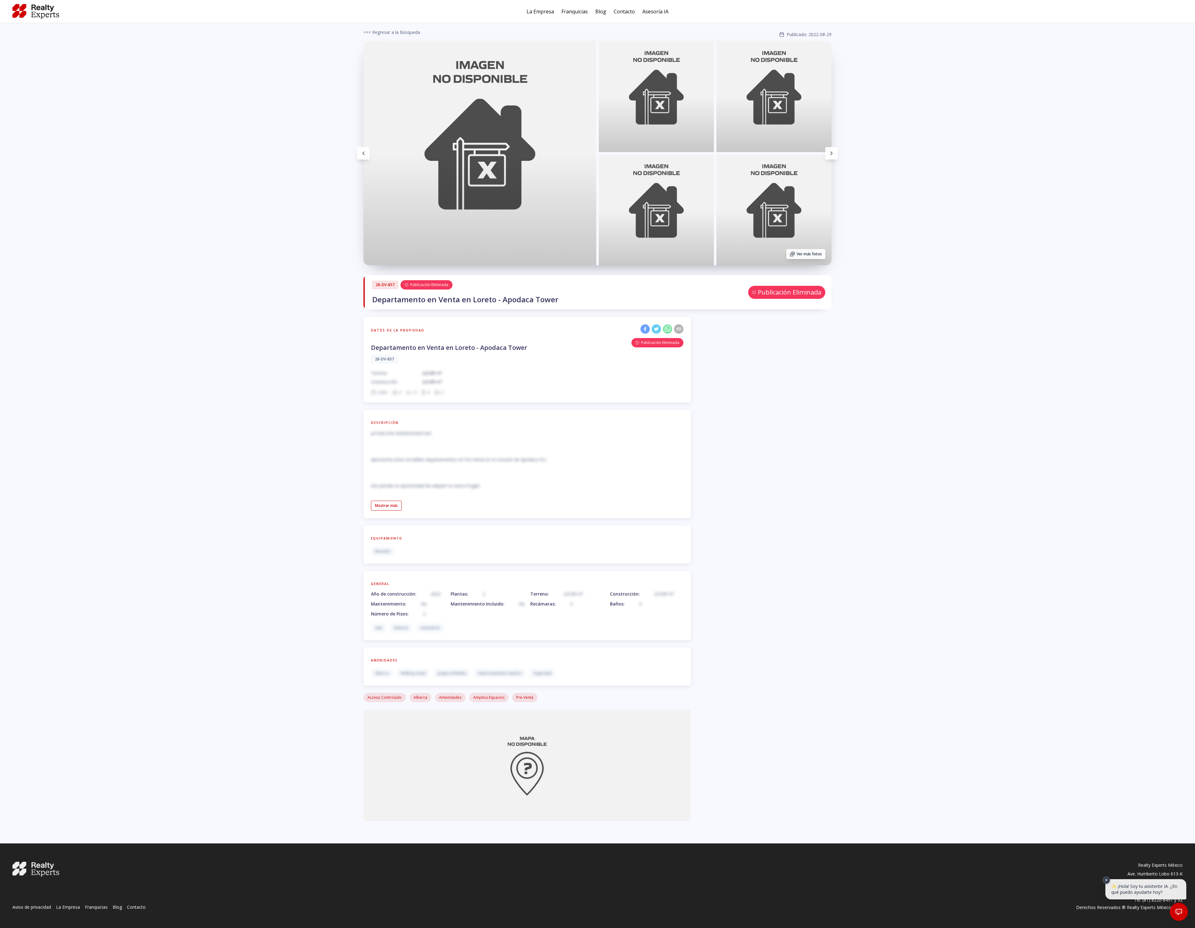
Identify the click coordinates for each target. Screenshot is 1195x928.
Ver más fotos (809, 254)
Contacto (624, 11)
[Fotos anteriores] (363, 153)
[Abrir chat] (1179, 912)
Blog (600, 11)
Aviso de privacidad (31, 907)
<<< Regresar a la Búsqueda (391, 32)
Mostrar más (386, 505)
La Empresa (540, 11)
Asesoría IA (655, 11)
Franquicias (574, 11)
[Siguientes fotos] (831, 153)
